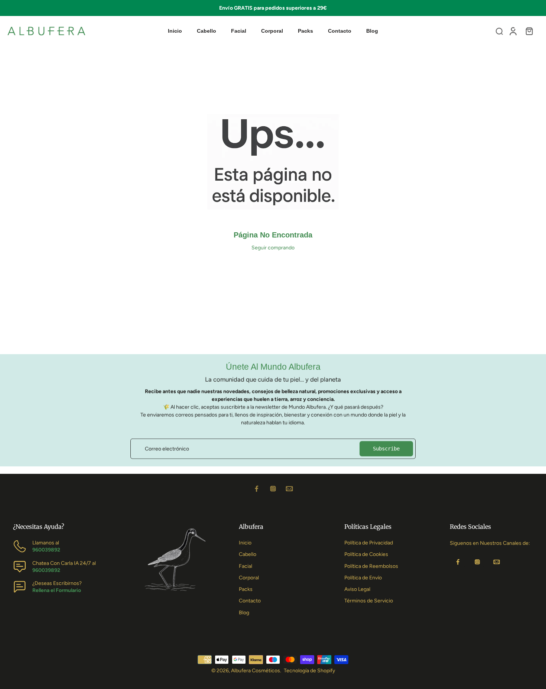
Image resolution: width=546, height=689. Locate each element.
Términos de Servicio (368, 601)
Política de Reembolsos (371, 566)
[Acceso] (512, 30)
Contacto (250, 601)
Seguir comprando (273, 248)
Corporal (249, 578)
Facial (245, 566)
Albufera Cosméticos (255, 670)
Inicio (245, 543)
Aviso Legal (357, 589)
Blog (244, 612)
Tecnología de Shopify (309, 670)
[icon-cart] (529, 30)
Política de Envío (363, 578)
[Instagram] (273, 489)
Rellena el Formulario (56, 590)
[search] (499, 30)
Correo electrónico (167, 449)
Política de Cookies (366, 554)
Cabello (247, 554)
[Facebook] (256, 489)
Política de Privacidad (368, 543)
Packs (246, 589)
